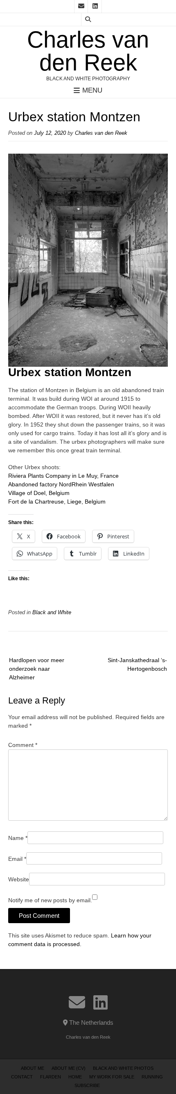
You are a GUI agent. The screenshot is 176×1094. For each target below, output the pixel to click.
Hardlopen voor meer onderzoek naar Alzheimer (36, 669)
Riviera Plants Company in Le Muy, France (63, 475)
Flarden (50, 1076)
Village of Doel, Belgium (39, 493)
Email (17, 859)
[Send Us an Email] (81, 6)
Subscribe (87, 1085)
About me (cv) (69, 1068)
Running (152, 1076)
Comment (22, 745)
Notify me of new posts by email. (50, 900)
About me (32, 1068)
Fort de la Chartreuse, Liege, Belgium (57, 501)
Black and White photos (123, 1068)
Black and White (51, 612)
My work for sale (111, 1076)
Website (18, 879)
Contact (22, 1076)
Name (17, 838)
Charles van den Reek (88, 51)
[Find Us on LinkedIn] (95, 6)
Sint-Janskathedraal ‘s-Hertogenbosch (137, 664)
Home (75, 1076)
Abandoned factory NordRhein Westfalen (61, 484)
